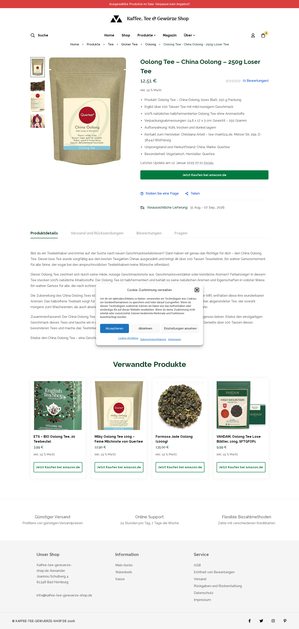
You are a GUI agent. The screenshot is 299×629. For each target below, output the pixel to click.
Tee (111, 44)
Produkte (93, 44)
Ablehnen (145, 328)
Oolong (150, 44)
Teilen (195, 193)
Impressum (174, 339)
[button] (197, 290)
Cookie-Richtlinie (128, 338)
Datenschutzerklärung (153, 339)
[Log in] (253, 35)
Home (74, 44)
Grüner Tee (129, 44)
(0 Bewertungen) (255, 81)
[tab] (44, 233)
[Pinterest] (285, 620)
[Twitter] (261, 620)
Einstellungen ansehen (180, 328)
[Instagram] (273, 620)
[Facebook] (249, 620)
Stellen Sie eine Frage (162, 193)
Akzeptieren (114, 328)
